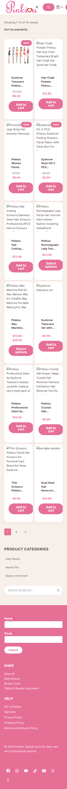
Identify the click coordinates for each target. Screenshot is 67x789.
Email (9, 633)
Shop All (9, 673)
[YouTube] (26, 771)
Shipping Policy (14, 722)
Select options (51, 264)
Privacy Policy (13, 717)
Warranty (10, 712)
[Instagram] (17, 771)
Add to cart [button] (21, 106)
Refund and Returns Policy (21, 728)
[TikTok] (35, 771)
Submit (13, 650)
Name (9, 618)
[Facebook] (8, 771)
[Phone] (8, 780)
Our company (12, 706)
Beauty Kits (12, 567)
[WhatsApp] (53, 771)
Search (60, 590)
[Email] (44, 771)
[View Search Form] (48, 7)
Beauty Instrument (17, 575)
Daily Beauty (13, 558)
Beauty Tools (12, 683)
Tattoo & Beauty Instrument (21, 688)
